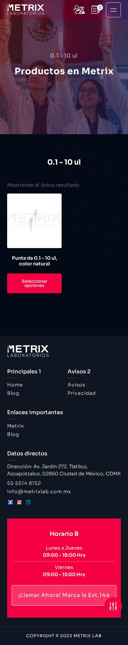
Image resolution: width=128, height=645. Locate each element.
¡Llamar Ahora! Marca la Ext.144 (64, 595)
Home (15, 385)
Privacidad (82, 393)
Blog (13, 393)
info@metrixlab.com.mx (39, 491)
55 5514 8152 (24, 483)
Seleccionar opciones (34, 283)
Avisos (76, 385)
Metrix (15, 426)
